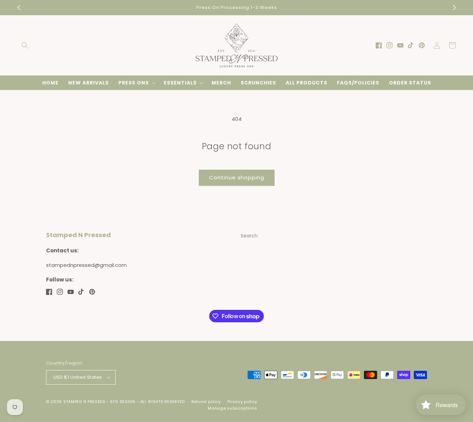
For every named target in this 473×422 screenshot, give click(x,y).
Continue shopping (236, 177)
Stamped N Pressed (84, 401)
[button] (25, 45)
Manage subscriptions (232, 408)
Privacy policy (242, 401)
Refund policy (206, 401)
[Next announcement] (454, 7)
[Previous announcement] (18, 7)
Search (249, 235)
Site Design (122, 401)
